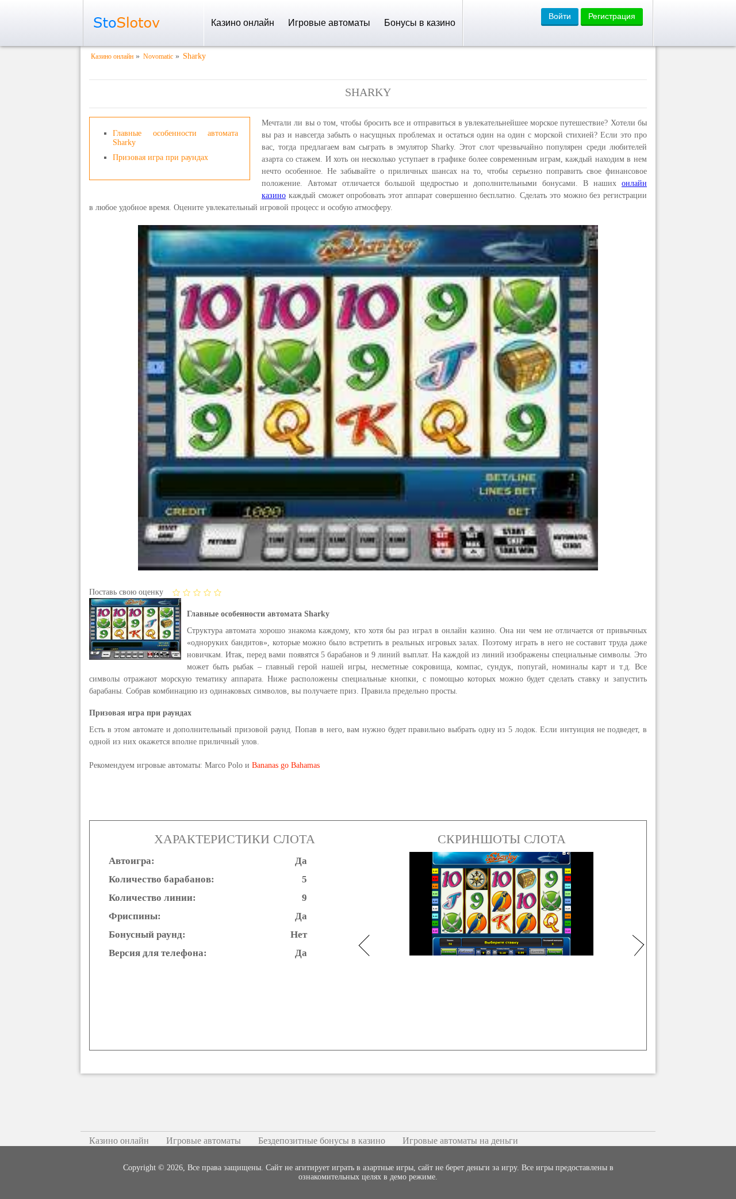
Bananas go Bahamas (286, 765)
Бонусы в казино (419, 23)
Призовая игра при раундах (160, 157)
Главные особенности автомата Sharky (175, 138)
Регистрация (611, 16)
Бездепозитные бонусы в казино (321, 1140)
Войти (560, 16)
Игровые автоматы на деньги (460, 1140)
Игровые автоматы (329, 23)
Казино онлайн (242, 23)
